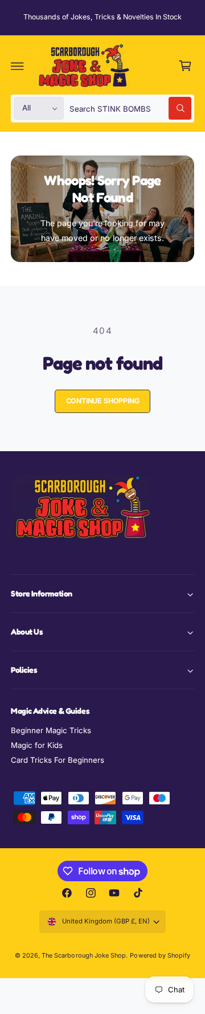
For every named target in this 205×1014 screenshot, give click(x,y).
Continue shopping (103, 400)
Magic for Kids (37, 745)
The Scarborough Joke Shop (83, 955)
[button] (18, 66)
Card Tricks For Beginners (57, 759)
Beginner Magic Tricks (51, 730)
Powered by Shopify (160, 955)
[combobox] (130, 108)
